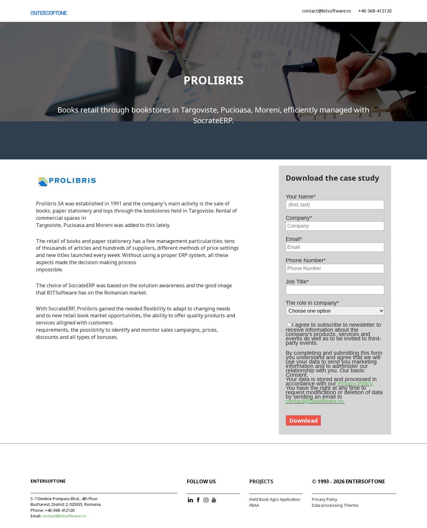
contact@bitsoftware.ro (326, 11)
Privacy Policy (355, 383)
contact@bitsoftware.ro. (315, 401)
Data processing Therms (335, 505)
